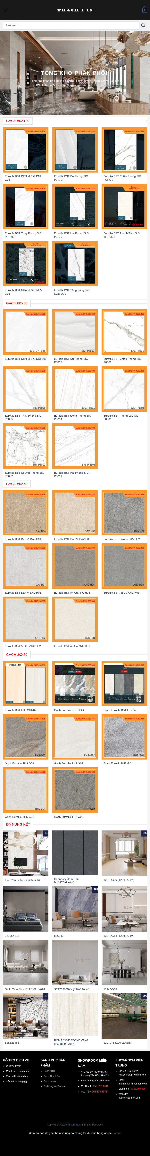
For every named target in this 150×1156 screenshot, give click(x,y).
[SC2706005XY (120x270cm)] (75, 962)
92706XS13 (12, 935)
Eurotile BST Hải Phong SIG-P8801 (72, 474)
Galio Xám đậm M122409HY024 (25, 989)
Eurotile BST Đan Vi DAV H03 (72, 539)
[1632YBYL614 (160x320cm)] (25, 853)
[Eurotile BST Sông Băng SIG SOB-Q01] (75, 263)
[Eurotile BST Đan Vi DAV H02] (124, 512)
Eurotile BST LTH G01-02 (20, 710)
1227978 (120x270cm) (118, 1042)
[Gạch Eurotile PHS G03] (25, 737)
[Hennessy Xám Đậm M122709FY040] (75, 852)
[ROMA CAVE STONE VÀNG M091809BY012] (75, 1015)
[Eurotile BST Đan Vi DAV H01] (25, 566)
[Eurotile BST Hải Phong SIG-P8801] (75, 446)
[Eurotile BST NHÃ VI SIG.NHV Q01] (25, 263)
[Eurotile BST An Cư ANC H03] (124, 566)
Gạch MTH (49, 1071)
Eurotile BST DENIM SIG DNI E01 (25, 358)
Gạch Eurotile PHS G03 (19, 763)
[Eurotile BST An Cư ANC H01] (75, 619)
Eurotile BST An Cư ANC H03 (121, 592)
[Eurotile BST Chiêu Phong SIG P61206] (124, 149)
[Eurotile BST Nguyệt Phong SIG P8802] (25, 446)
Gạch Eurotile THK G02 (68, 816)
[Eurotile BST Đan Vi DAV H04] (25, 512)
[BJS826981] (25, 1016)
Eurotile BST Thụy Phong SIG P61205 (23, 235)
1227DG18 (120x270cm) (119, 935)
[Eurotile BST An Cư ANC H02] (25, 619)
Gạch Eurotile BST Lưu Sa (120, 710)
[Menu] (5, 10)
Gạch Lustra (50, 1081)
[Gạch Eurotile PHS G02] (75, 737)
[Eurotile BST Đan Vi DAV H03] (75, 512)
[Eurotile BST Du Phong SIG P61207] (75, 149)
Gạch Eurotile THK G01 (19, 816)
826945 (58, 935)
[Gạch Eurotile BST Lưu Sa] (124, 683)
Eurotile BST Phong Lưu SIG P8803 (121, 417)
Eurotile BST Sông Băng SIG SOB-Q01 (71, 292)
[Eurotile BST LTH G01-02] (25, 683)
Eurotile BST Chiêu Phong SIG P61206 (122, 178)
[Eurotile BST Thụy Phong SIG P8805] (25, 389)
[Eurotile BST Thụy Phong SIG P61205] (25, 206)
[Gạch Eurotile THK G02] (75, 790)
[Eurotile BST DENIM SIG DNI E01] (25, 332)
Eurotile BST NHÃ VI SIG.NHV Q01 (23, 292)
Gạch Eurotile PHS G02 (68, 763)
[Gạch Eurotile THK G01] (25, 790)
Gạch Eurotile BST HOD (69, 710)
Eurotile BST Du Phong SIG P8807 (71, 360)
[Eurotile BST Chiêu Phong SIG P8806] (124, 332)
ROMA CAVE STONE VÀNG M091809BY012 (71, 1042)
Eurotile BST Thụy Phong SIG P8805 (23, 417)
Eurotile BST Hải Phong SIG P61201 (71, 235)
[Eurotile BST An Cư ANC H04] (75, 566)
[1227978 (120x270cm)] (124, 1016)
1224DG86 (110, 989)
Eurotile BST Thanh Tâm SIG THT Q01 (122, 235)
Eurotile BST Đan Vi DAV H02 (122, 539)
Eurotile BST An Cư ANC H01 (72, 646)
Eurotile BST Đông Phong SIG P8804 (72, 417)
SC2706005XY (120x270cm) (71, 989)
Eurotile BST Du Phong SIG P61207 (71, 178)
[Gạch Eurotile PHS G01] (124, 737)
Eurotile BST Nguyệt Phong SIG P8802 (24, 474)
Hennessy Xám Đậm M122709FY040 (66, 880)
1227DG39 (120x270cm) (119, 879)
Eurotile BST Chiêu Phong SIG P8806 (122, 360)
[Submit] (143, 25)
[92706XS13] (25, 909)
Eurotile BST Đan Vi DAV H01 (23, 592)
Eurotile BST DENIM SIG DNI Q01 (23, 178)
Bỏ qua (116, 1133)
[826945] (75, 909)
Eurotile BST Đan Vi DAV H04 (23, 539)
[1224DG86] (124, 962)
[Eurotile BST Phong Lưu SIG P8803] (124, 389)
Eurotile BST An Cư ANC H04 (72, 592)
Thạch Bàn (74, 1124)
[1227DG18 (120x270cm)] (124, 909)
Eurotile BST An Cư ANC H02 (23, 646)
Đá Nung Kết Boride (54, 1086)
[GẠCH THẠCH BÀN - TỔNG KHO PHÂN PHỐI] (75, 10)
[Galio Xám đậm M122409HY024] (25, 962)
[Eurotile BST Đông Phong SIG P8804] (75, 389)
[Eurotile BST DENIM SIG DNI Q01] (25, 149)
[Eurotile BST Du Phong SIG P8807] (75, 332)
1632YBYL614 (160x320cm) (22, 879)
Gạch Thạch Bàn (52, 1076)
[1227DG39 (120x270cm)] (124, 853)
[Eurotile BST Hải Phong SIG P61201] (75, 206)
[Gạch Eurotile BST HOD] (75, 683)
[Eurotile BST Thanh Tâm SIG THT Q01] (124, 206)
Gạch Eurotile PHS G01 (118, 763)
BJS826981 (12, 1042)
